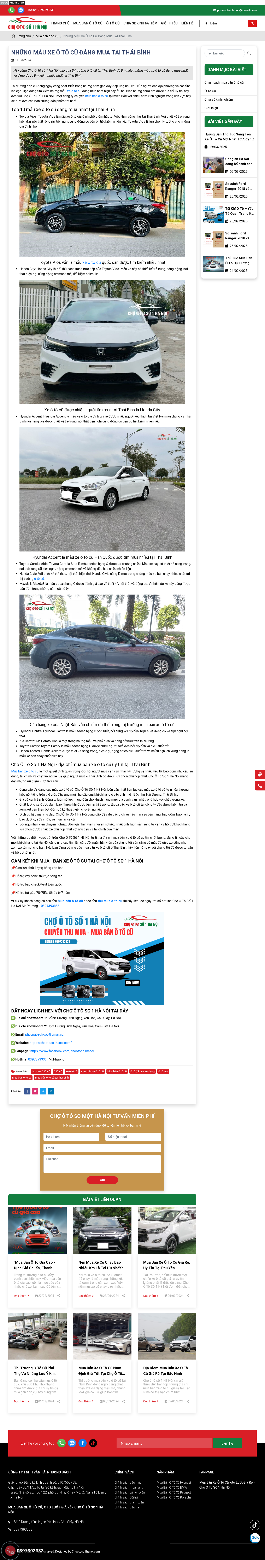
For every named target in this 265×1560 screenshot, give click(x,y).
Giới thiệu (169, 23)
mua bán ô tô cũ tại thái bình (52, 1077)
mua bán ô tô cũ (96, 96)
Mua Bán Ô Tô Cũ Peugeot (174, 1492)
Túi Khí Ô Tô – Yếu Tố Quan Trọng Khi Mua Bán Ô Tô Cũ (239, 211)
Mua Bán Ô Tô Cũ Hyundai (174, 1482)
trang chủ (60, 23)
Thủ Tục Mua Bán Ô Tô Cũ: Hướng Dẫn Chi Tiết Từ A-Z (239, 261)
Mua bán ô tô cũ (47, 36)
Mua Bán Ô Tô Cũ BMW (172, 1487)
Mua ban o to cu (21, 1077)
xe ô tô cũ (74, 91)
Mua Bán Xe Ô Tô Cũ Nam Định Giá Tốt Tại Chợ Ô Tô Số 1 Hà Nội (100, 1373)
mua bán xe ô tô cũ (92, 1071)
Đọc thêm (20, 1295)
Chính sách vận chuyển (129, 1492)
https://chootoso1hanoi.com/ (51, 1043)
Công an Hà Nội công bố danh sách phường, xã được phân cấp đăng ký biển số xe (239, 161)
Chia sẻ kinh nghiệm (140, 23)
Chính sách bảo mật (127, 1482)
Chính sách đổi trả (126, 1497)
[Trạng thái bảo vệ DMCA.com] (12, 2)
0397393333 (46, 10)
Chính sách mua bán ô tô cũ (224, 82)
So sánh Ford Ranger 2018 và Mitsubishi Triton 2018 (238, 186)
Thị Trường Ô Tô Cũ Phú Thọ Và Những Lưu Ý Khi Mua (34, 1373)
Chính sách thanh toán (129, 1502)
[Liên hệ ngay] (260, 786)
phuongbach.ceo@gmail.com (237, 10)
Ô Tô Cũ (113, 23)
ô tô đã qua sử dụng (142, 1071)
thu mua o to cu (110, 901)
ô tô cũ (39, 579)
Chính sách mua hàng (128, 1487)
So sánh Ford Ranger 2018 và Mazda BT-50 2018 (239, 236)
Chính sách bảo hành (128, 1507)
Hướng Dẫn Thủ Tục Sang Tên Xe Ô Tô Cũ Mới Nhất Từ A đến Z (229, 136)
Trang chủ (23, 36)
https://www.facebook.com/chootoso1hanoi (62, 1051)
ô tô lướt (163, 1071)
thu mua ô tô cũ (41, 1071)
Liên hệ (187, 23)
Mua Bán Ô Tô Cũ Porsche (174, 1497)
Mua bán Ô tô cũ (87, 23)
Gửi (102, 1180)
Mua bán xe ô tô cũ (25, 771)
